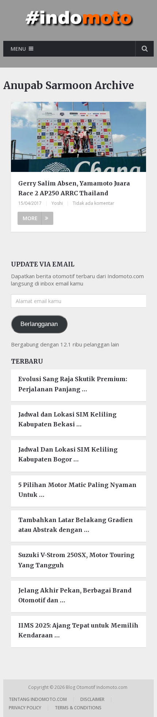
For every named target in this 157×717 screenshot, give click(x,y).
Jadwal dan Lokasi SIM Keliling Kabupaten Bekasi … (67, 419)
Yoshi (57, 203)
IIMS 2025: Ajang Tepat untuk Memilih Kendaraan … (78, 630)
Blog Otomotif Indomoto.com (97, 687)
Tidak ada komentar (93, 203)
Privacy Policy (25, 708)
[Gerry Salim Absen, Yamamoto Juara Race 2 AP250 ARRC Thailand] (78, 138)
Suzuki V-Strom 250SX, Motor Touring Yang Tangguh (76, 559)
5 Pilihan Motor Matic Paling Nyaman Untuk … (77, 489)
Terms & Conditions (78, 708)
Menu (18, 48)
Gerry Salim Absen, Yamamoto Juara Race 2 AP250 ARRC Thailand (74, 188)
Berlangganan (39, 324)
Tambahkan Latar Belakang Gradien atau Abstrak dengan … (75, 524)
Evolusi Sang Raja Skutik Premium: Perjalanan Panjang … (72, 383)
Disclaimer (92, 699)
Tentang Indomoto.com (38, 699)
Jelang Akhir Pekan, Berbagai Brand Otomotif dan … (74, 595)
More (30, 218)
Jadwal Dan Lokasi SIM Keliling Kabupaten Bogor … (68, 454)
